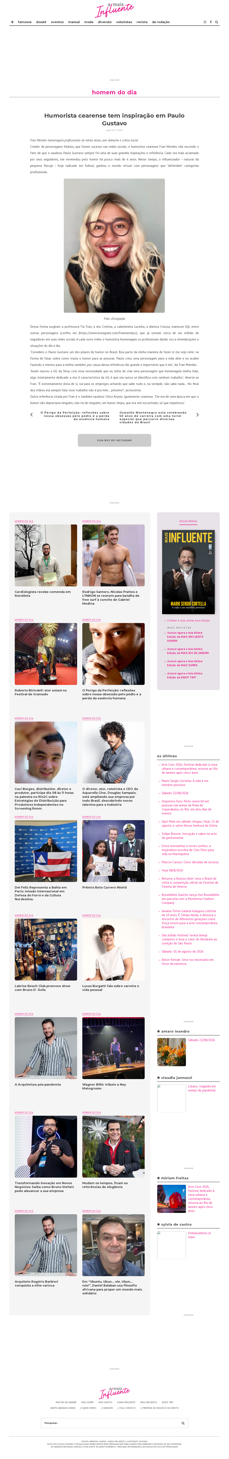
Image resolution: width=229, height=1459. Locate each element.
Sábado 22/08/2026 (175, 793)
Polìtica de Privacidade (165, 1446)
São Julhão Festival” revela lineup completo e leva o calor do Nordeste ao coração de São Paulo (189, 939)
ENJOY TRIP (167, 1402)
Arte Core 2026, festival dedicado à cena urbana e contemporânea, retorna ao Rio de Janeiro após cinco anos (189, 769)
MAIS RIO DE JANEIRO (66, 1402)
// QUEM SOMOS (88, 1408)
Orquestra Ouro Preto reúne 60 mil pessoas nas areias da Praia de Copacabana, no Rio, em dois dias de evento (186, 807)
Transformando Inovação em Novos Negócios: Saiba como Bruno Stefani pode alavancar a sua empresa (44, 1187)
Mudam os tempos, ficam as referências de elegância (105, 1185)
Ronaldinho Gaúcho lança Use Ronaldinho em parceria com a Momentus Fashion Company (190, 899)
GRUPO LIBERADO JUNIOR (62, 1408)
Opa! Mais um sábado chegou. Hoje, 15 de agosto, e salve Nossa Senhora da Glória (190, 823)
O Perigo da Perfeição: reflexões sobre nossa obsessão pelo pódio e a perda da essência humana (75, 416)
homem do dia (91, 521)
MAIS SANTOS (105, 1402)
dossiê (41, 22)
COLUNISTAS (124, 22)
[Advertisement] (114, 54)
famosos (25, 22)
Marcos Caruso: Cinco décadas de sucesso (190, 862)
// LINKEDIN (107, 1408)
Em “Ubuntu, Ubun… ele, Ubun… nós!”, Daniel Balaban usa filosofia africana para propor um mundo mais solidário (112, 1287)
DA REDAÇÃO (161, 22)
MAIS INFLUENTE (148, 1402)
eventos (57, 22)
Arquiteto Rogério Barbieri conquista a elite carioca (36, 1283)
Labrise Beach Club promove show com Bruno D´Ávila (42, 988)
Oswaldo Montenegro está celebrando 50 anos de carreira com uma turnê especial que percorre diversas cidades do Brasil (153, 417)
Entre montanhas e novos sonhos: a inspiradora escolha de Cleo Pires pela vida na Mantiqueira (188, 850)
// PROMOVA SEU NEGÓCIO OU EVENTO (159, 1408)
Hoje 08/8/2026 (172, 870)
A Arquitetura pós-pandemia (38, 1084)
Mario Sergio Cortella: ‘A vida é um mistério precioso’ (185, 783)
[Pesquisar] (216, 22)
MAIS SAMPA (87, 1402)
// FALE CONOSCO (127, 1408)
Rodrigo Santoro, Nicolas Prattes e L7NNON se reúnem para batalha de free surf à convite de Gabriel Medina (110, 597)
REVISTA (142, 22)
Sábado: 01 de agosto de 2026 (182, 951)
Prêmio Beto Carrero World (104, 887)
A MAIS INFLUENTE (126, 1402)
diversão (105, 22)
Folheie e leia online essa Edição (188, 620)
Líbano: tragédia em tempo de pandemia (202, 1088)
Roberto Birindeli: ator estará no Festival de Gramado (41, 692)
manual (74, 22)
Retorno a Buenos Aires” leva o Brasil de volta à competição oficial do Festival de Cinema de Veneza (190, 882)
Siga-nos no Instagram (114, 440)
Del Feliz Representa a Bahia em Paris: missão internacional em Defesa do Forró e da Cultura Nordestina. (41, 893)
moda (88, 22)
